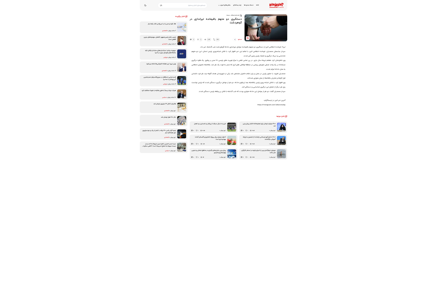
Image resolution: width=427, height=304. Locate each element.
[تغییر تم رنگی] (145, 5)
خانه (257, 5)
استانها (240, 39)
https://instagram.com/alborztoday (271, 104)
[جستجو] (161, 5)
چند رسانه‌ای (237, 5)
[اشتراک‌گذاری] (235, 39)
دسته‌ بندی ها (248, 5)
